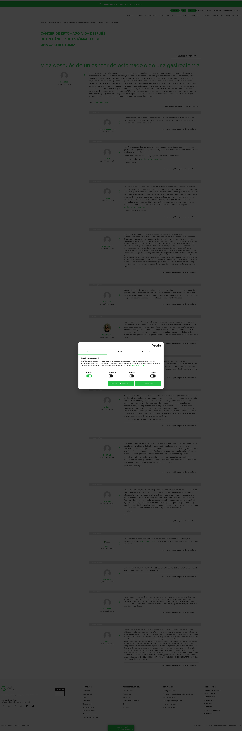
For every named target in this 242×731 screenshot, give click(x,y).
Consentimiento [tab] (92, 352)
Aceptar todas (148, 384)
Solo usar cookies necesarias (120, 384)
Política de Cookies (138, 365)
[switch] (110, 375)
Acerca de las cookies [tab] (149, 352)
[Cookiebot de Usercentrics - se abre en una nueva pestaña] (153, 345)
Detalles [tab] (121, 352)
